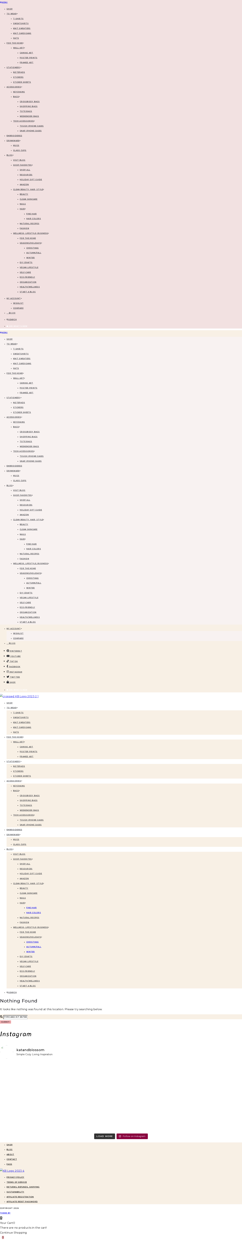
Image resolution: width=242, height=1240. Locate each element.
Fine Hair (31, 214)
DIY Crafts (26, 262)
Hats (16, 38)
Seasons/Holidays (30, 243)
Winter (30, 258)
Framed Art (27, 62)
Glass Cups (20, 150)
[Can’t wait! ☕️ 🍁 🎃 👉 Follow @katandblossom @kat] (90, 1074)
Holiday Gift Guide (31, 180)
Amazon (24, 184)
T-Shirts (18, 19)
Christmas (32, 248)
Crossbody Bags (30, 102)
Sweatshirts (21, 23)
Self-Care (25, 272)
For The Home (15, 43)
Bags (16, 97)
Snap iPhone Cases (31, 131)
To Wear (12, 14)
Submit (5, 1022)
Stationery (13, 67)
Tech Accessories (23, 121)
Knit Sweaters (21, 28)
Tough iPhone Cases (32, 126)
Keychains (19, 92)
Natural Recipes (29, 224)
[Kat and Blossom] (12, 1170)
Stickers (18, 77)
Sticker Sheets (22, 82)
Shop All (25, 170)
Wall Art (18, 48)
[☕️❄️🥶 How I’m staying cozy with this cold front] (212, 1096)
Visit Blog (19, 160)
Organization (28, 282)
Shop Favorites (22, 165)
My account (14, 298)
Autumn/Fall (33, 253)
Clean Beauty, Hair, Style (28, 189)
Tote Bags (26, 111)
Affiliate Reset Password (22, 1202)
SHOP (10, 9)
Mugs (16, 145)
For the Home (28, 238)
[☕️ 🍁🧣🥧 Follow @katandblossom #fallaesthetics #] (29, 1072)
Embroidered (14, 136)
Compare (18, 308)
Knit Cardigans (22, 33)
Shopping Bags (29, 106)
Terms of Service (17, 1182)
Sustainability (15, 1192)
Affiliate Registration (20, 1197)
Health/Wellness (30, 287)
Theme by (5, 1213)
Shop (10, 1145)
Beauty (24, 194)
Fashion (24, 228)
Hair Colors (33, 219)
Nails (23, 204)
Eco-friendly (27, 277)
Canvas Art (26, 53)
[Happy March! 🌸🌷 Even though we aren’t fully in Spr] (151, 1094)
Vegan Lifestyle (29, 267)
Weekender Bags (29, 116)
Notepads (19, 72)
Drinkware (13, 141)
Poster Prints (28, 58)
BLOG (10, 155)
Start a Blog (28, 292)
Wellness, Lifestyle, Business (30, 233)
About (10, 1154)
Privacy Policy (15, 1177)
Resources (26, 175)
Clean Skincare (29, 199)
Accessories (14, 87)
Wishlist (18, 303)
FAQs (9, 1164)
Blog (10, 1150)
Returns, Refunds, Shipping (23, 1187)
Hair (22, 209)
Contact (12, 1159)
